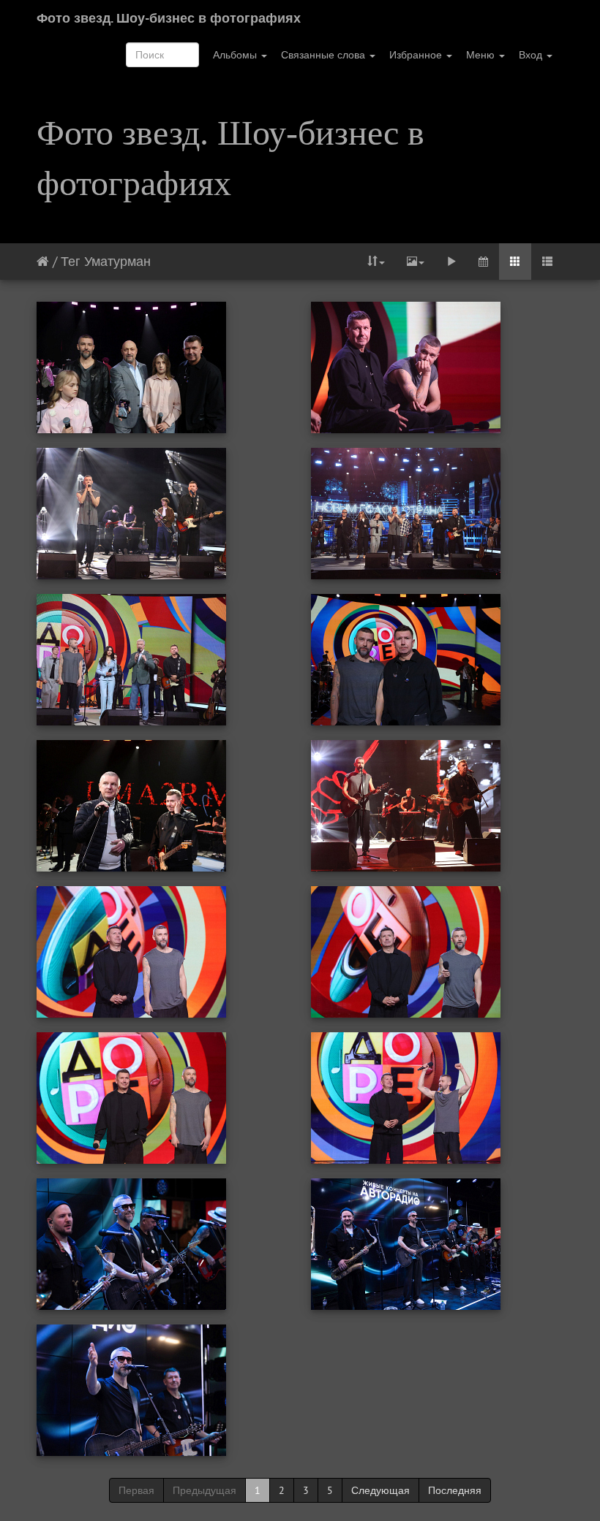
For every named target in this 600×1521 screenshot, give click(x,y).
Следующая (380, 1490)
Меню (482, 54)
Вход (532, 54)
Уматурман (117, 261)
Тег (70, 261)
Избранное (417, 54)
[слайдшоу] (451, 261)
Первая (136, 1490)
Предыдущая (204, 1490)
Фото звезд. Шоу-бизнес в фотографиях (169, 17)
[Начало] (43, 261)
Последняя (454, 1490)
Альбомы (236, 54)
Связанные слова (324, 54)
